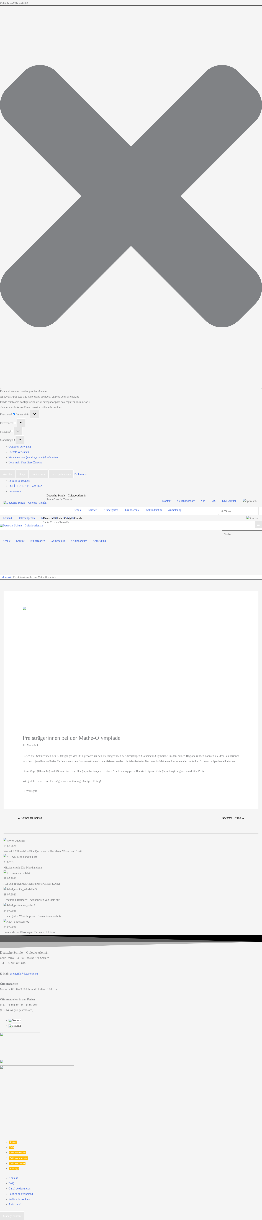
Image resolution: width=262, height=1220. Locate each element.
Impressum (15, 491)
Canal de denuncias (17, 1152)
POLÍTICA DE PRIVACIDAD (27, 485)
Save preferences (61, 474)
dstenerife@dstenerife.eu (24, 973)
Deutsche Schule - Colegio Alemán (66, 495)
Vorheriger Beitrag (30, 817)
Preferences (38, 474)
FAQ (11, 1147)
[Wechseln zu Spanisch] (250, 501)
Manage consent (12, 1216)
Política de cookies (19, 480)
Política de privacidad (18, 1158)
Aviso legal (14, 1168)
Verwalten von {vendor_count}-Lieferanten (33, 457)
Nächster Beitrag (233, 817)
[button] (131, 197)
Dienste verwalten (19, 451)
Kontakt (12, 1142)
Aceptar (7, 474)
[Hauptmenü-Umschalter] (258, 524)
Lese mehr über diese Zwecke (25, 462)
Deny (22, 474)
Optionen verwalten (20, 446)
